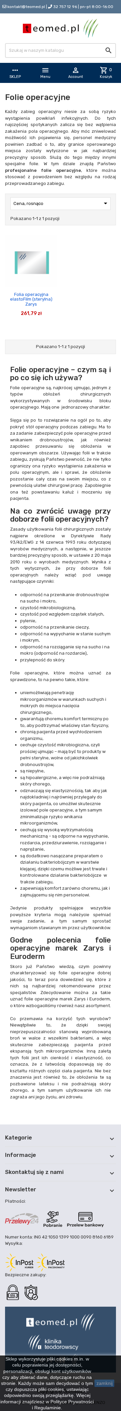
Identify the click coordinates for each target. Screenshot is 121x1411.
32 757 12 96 (65, 6)
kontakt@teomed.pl (26, 6)
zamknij (104, 1383)
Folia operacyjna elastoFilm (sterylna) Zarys (31, 299)
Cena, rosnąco (61, 203)
